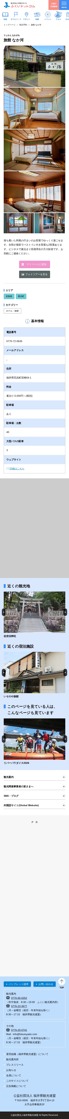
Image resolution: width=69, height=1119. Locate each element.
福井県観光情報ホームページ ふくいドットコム (19, 5)
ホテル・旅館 (12, 311)
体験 (37, 19)
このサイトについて (17, 1080)
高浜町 (21, 296)
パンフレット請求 (18, 984)
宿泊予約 (23, 25)
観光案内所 (12, 1059)
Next (65, 612)
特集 (5, 19)
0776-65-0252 (19, 998)
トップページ (9, 25)
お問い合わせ (45, 984)
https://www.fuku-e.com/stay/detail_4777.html (34, 675)
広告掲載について (16, 1086)
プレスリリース (15, 1064)
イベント (47, 19)
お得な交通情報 (53, 5)
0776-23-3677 (19, 1006)
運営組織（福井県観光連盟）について (27, 1054)
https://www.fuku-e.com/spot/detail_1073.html (34, 615)
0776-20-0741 (19, 1030)
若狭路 (9, 296)
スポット (26, 19)
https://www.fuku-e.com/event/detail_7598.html (34, 741)
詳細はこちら (17, 468)
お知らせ (11, 1070)
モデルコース (16, 19)
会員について (13, 1075)
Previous (4, 612)
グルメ (58, 19)
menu (64, 7)
